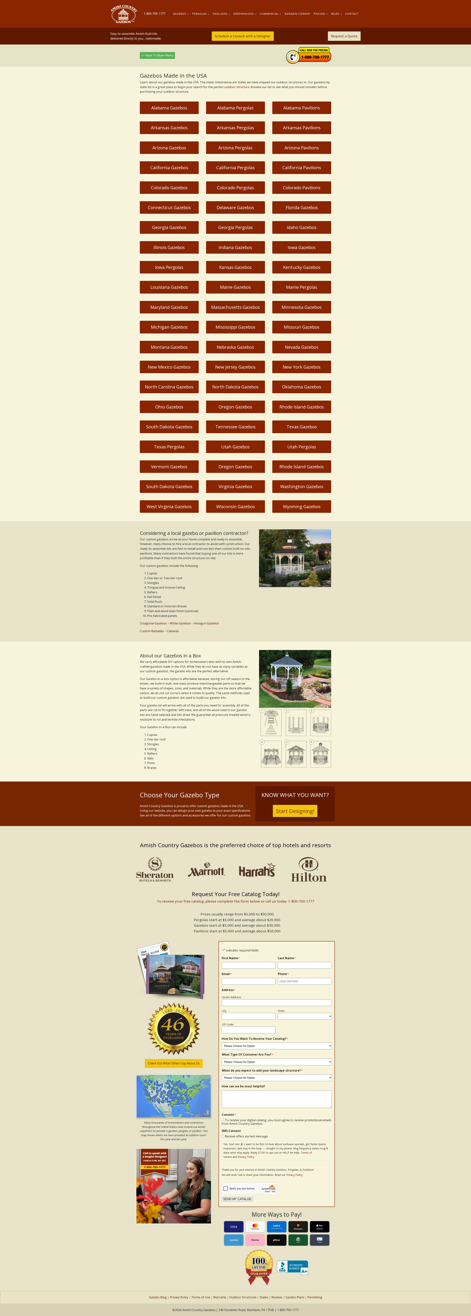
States (264, 1297)
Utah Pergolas (301, 447)
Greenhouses (243, 13)
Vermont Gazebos (169, 466)
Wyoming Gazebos (302, 506)
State (281, 1011)
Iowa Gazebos (302, 247)
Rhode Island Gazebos (301, 407)
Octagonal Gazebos (153, 623)
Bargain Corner (297, 13)
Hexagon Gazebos (206, 623)
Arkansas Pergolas (235, 128)
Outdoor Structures (242, 1297)
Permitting (314, 1297)
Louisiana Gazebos (169, 287)
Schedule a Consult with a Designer (243, 36)
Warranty (219, 1297)
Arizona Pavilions (301, 148)
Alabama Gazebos (169, 108)
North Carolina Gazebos (169, 387)
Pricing (319, 13)
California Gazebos (169, 167)
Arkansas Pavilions (302, 128)
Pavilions (220, 13)
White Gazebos (180, 623)
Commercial (269, 13)
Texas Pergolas (169, 447)
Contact (352, 13)
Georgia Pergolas (235, 227)
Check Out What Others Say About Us (174, 1063)
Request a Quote (344, 36)
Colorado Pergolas (235, 187)
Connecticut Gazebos (169, 207)
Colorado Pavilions (301, 187)
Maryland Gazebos (169, 307)
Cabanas (173, 631)
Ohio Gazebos (169, 407)
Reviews (276, 1297)
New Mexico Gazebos (169, 367)
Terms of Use (200, 1297)
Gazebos (179, 13)
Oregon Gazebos (235, 407)
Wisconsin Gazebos (235, 506)
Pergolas (199, 13)
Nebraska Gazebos (235, 347)
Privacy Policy (246, 1157)
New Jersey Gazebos (235, 367)
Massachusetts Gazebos (235, 307)
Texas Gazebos (302, 427)
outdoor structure (236, 87)
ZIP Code (227, 1024)
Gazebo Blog (158, 1297)
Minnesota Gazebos (302, 307)
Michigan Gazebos (169, 327)
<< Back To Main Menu (157, 55)
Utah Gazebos (235, 447)
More (335, 13)
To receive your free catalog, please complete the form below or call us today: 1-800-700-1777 (235, 901)
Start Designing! (295, 810)
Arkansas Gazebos (169, 128)
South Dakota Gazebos (169, 427)
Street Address (231, 997)
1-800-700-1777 (154, 14)
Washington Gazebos (301, 486)
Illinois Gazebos (169, 247)
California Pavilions (301, 167)
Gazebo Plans (295, 1297)
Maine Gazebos (235, 287)
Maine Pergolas (301, 287)
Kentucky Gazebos (301, 267)
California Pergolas (235, 167)
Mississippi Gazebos (235, 327)
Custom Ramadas (152, 631)
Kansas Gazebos (235, 267)
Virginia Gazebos (235, 486)
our (264, 87)
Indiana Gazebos (235, 247)
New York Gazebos (302, 367)
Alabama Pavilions (301, 108)
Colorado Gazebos (169, 187)
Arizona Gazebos (169, 148)
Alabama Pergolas (235, 108)
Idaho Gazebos (301, 227)
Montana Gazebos (169, 347)
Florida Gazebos (302, 207)
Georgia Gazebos (169, 227)
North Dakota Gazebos (235, 387)
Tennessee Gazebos (235, 427)
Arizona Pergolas (235, 148)
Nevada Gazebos (301, 347)
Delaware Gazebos (235, 207)
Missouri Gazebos (301, 327)
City (224, 1011)
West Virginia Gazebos (169, 506)
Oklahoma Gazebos (301, 387)
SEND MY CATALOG (237, 1199)
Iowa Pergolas (169, 267)
